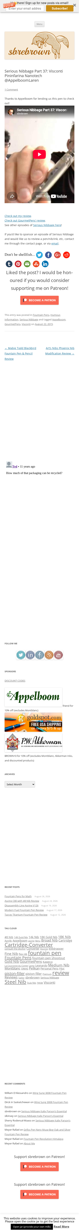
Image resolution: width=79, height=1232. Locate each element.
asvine (31, 940)
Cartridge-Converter (29, 944)
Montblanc (12, 968)
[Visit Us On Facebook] (39, 658)
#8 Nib (9, 937)
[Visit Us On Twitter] (21, 658)
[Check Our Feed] (49, 658)
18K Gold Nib (48, 937)
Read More (61, 1226)
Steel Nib (15, 981)
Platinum (47, 974)
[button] (39, 6)
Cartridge (65, 940)
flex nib (23, 954)
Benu (37, 940)
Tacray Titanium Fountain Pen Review (26, 914)
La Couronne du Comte (16, 965)
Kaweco (48, 962)
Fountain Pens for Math (18, 896)
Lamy (32, 965)
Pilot (61, 968)
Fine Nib (11, 953)
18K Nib (64, 937)
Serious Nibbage (29, 319)
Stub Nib (31, 982)
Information (11, 319)
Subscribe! (60, 8)
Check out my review (18, 216)
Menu (39, 24)
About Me (29, 1143)
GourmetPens (13, 324)
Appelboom (59, 319)
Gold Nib (12, 961)
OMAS (24, 968)
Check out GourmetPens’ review (25, 220)
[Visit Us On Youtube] (58, 658)
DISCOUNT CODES (15, 680)
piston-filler (15, 973)
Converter (33, 948)
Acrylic (8, 940)
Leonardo (41, 965)
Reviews (11, 977)
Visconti (26, 324)
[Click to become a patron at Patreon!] (39, 305)
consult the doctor (15, 948)
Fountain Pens (41, 315)
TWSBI (40, 983)
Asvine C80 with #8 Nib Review (22, 901)
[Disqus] (39, 409)
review (60, 973)
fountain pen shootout (48, 958)
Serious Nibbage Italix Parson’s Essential (44, 1111)
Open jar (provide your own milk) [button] (32, 1226)
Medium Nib (58, 965)
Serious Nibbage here (47, 225)
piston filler (34, 974)
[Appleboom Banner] (33, 705)
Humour (55, 315)
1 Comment (11, 89)
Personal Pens (49, 968)
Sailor (21, 977)
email (54, 243)
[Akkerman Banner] (33, 751)
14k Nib (34, 937)
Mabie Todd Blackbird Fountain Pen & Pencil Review (20, 353)
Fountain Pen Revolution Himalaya (43, 1139)
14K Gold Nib (21, 937)
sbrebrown (32, 977)
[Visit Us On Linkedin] (30, 658)
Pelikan (34, 968)
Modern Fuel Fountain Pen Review (24, 910)
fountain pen (44, 953)
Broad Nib (49, 940)
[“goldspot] (33, 731)
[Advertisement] (39, 600)
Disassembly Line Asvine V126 (21, 905)
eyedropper (56, 948)
